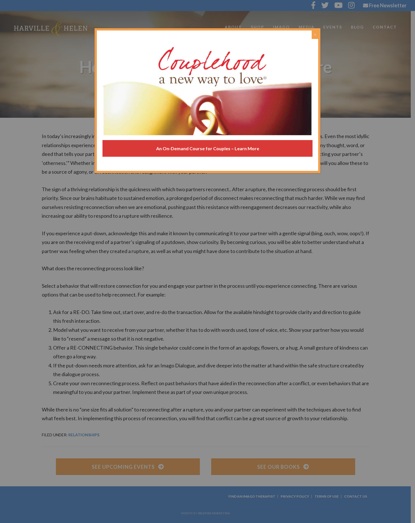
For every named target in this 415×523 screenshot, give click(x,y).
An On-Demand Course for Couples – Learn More (207, 148)
